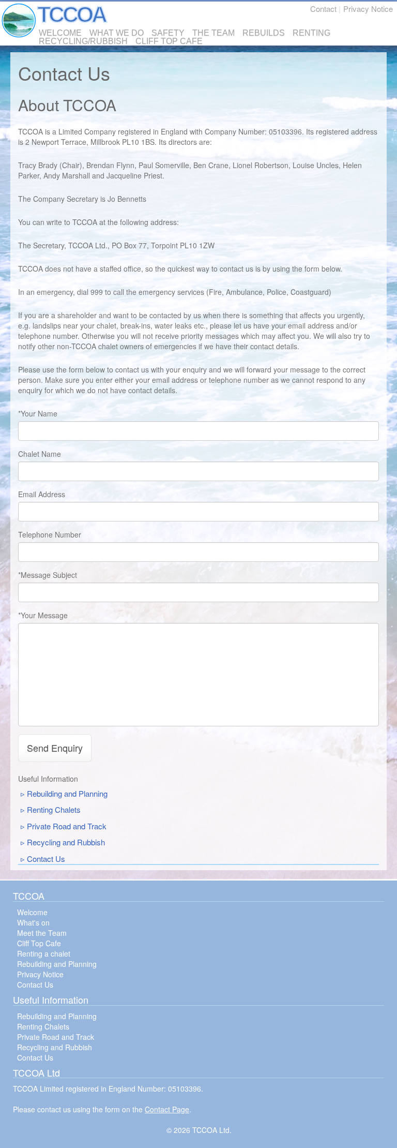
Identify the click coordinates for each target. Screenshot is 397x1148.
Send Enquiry (55, 747)
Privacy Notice (368, 8)
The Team (213, 33)
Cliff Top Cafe (169, 41)
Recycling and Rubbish (66, 842)
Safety (168, 33)
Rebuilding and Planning (67, 793)
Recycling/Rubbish (83, 41)
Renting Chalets (54, 809)
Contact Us (46, 858)
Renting (311, 33)
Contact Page (167, 1109)
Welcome (60, 33)
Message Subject (49, 575)
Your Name (39, 413)
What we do (116, 33)
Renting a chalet (43, 953)
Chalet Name (39, 454)
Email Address (41, 494)
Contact (323, 8)
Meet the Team (42, 933)
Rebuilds (263, 33)
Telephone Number (49, 534)
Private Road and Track (66, 826)
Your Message (44, 615)
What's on (33, 922)
